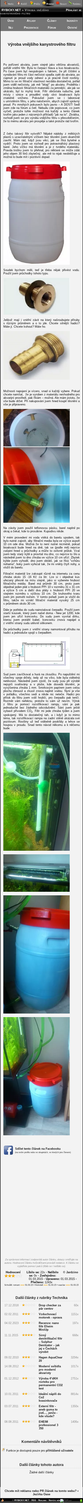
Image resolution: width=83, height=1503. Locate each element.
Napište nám (54, 1500)
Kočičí (23, 4)
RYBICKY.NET (11, 10)
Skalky (63, 4)
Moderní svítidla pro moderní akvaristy (50, 1370)
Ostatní (72, 27)
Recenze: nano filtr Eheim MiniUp (49, 1326)
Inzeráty (72, 20)
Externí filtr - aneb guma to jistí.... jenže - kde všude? (48, 1411)
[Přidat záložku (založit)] (2, 1501)
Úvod (11, 20)
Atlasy (31, 20)
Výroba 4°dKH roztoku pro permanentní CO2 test (51, 1383)
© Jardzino (70, 1272)
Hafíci (10, 4)
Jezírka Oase (41, 1494)
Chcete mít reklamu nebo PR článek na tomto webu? (41, 1491)
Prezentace (31, 27)
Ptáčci (36, 4)
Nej (10, 27)
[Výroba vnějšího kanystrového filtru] (36, 263)
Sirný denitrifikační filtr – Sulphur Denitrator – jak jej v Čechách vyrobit (50, 1344)
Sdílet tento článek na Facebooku (38, 1148)
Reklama (42, 1500)
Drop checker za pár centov (50, 1307)
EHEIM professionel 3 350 (48, 1425)
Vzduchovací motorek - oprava (50, 1315)
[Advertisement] (41, 1207)
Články (51, 20)
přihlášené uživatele (59, 1450)
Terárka (76, 4)
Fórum (52, 27)
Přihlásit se (73, 10)
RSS (33, 1500)
